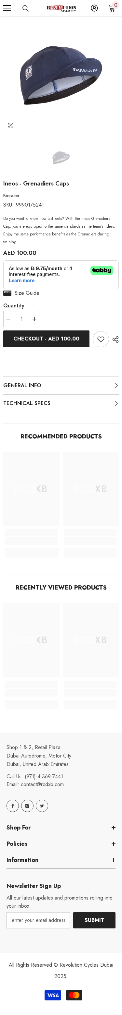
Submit (94, 920)
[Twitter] (42, 806)
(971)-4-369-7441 (44, 776)
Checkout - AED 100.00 (46, 338)
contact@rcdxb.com (42, 784)
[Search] (26, 8)
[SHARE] (114, 339)
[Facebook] (13, 806)
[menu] (7, 8)
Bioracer (11, 195)
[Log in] (94, 8)
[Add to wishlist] (101, 339)
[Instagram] (27, 806)
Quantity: (14, 305)
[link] (31, 541)
